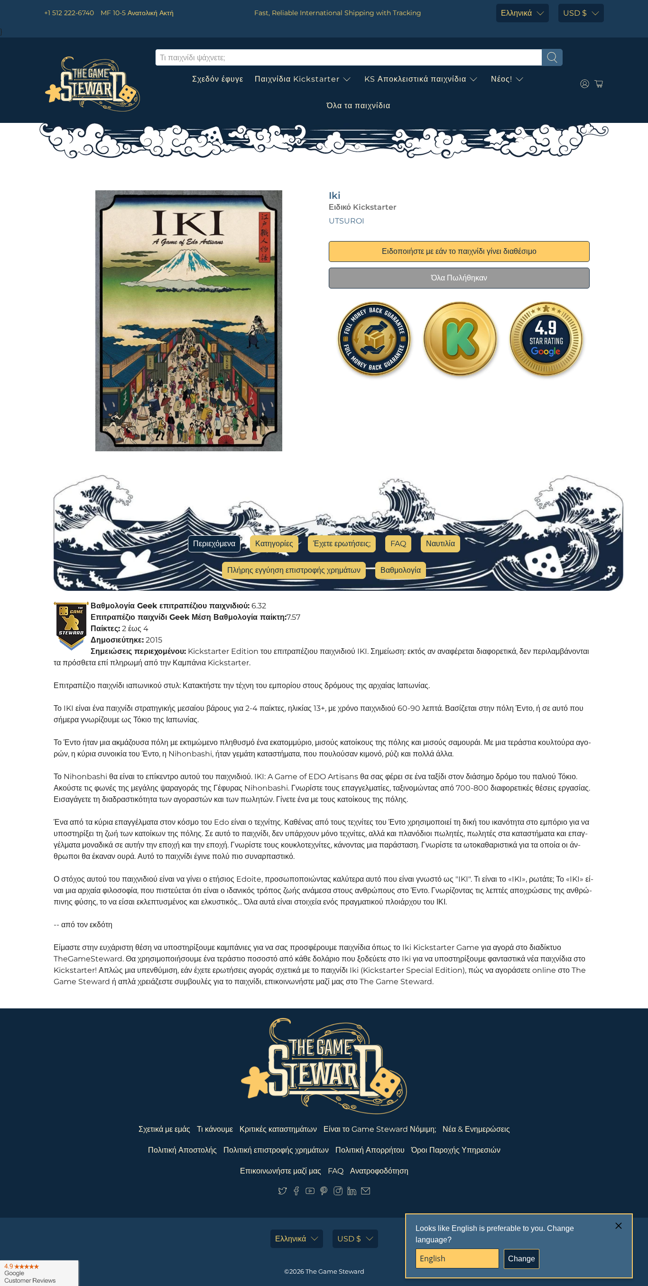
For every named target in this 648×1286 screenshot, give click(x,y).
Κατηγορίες (274, 543)
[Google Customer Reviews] (39, 1273)
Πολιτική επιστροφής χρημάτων (276, 1150)
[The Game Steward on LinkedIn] (351, 1192)
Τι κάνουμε (215, 1129)
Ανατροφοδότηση (379, 1170)
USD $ (575, 13)
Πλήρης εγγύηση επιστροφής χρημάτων (294, 570)
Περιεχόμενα (214, 543)
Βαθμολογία (400, 570)
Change (521, 1259)
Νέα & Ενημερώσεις (476, 1129)
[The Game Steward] (92, 84)
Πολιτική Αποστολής (182, 1150)
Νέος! (501, 79)
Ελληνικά (516, 13)
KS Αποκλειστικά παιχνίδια (415, 79)
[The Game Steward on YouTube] (310, 1192)
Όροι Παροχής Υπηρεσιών (455, 1150)
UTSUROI (346, 220)
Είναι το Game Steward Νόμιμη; (380, 1129)
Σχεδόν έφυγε (217, 79)
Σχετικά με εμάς (164, 1129)
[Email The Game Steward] (365, 1192)
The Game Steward (334, 1271)
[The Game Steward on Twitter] (282, 1192)
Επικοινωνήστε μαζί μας (280, 1170)
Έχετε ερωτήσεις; (341, 543)
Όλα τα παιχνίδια (358, 105)
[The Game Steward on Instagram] (338, 1192)
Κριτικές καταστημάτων (278, 1129)
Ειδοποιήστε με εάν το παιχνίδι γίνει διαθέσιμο (459, 251)
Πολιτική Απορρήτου (370, 1150)
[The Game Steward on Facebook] (296, 1192)
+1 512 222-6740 (69, 13)
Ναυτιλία (440, 543)
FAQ (398, 543)
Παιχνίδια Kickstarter (297, 79)
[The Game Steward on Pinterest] (323, 1192)
